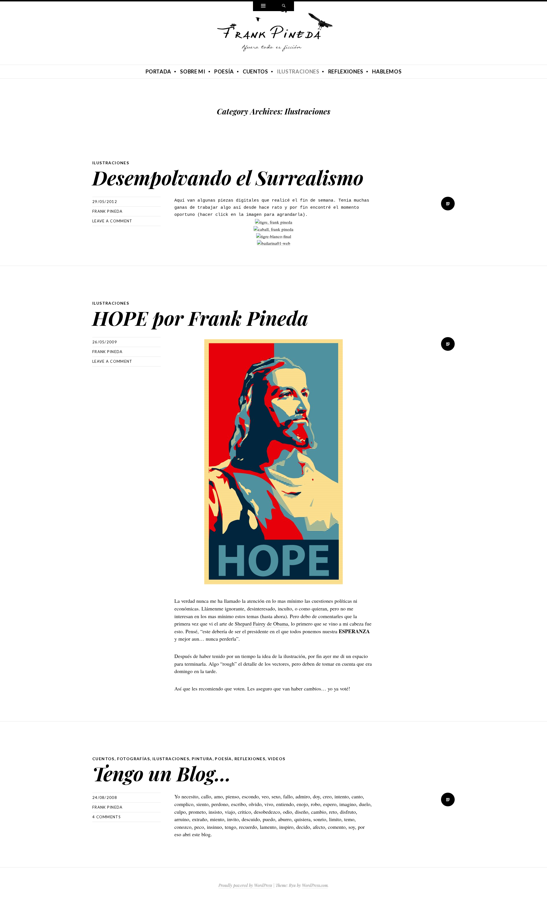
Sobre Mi (192, 71)
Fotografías (133, 758)
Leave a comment (112, 221)
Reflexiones (345, 71)
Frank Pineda (107, 211)
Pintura (202, 758)
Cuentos (255, 71)
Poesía (224, 71)
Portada (159, 71)
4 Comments (106, 817)
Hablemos (386, 71)
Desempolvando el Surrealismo (228, 177)
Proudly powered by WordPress (245, 885)
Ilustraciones (298, 71)
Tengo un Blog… (161, 773)
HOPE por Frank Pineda (200, 318)
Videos (276, 758)
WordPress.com (315, 885)
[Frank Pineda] (273, 37)
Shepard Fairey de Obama (261, 623)
